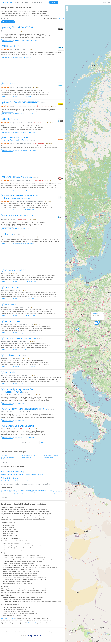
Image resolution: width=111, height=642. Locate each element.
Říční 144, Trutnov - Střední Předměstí (12, 358)
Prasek (31, 494)
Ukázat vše (4, 462)
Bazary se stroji (26, 457)
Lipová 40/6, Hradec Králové (24, 143)
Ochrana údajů (48, 632)
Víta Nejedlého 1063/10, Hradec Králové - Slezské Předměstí (17, 411)
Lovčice (49, 492)
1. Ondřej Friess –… (97, 313)
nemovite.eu (20, 316)
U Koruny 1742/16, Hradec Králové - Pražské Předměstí (16, 375)
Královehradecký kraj (13, 471)
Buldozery (4, 459)
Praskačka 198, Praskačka (8, 219)
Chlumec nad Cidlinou (7, 492)
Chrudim (4, 481)
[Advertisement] (32, 70)
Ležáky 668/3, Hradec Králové (24, 87)
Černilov (3, 490)
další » (42, 443)
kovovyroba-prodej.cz (23, 40)
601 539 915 (33, 333)
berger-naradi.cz (22, 132)
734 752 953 (31, 316)
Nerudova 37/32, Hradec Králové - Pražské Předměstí (15, 307)
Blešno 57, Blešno (20, 49)
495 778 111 (29, 97)
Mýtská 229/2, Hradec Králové (24, 123)
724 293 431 (35, 150)
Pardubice (11, 481)
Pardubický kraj (10, 478)
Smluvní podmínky (16, 632)
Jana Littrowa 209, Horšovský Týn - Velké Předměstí (15, 341)
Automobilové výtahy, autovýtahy (53, 455)
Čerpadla (46, 459)
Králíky (16, 492)
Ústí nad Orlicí (25, 481)
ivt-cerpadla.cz (21, 282)
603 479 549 (29, 57)
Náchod (19, 474)
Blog (45, 636)
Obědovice (25, 494)
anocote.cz (20, 210)
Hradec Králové (6, 474)
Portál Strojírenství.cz (31, 623)
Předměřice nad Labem (46, 494)
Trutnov (40, 474)
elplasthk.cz (20, 190)
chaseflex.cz (20, 437)
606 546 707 (31, 437)
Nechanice (4, 494)
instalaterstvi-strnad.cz (23, 228)
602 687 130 (36, 40)
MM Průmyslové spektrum (8, 618)
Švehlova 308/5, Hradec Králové (10, 429)
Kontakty (39, 632)
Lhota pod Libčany (24, 492)
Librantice (38, 492)
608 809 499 (30, 244)
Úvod (7, 632)
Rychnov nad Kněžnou (29, 474)
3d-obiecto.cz (21, 367)
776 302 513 (31, 367)
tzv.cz (18, 350)
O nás (33, 632)
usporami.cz (20, 384)
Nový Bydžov (17, 494)
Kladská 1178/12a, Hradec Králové (10, 31)
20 (38, 443)
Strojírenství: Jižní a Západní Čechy (41, 484)
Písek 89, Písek (6, 273)
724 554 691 (31, 299)
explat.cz (19, 57)
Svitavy (17, 481)
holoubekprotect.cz (22, 150)
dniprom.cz (20, 244)
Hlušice (22, 490)
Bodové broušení (48, 457)
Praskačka (36, 494)
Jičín (14, 474)
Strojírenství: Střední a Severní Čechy (10, 484)
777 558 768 (32, 282)
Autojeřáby (4, 455)
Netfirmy (8, 2)
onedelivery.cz (21, 403)
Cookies (56, 632)
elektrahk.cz (20, 113)
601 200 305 (27, 350)
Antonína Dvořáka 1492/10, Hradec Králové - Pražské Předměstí (18, 394)
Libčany (32, 492)
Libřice (44, 492)
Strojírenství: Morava (26, 484)
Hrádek (50, 490)
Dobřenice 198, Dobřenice (23, 180)
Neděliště (59, 492)
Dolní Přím (16, 490)
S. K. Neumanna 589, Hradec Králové (26, 106)
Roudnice (57, 494)
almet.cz (19, 97)
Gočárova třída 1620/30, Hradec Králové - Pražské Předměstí (17, 324)
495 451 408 (30, 190)
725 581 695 (30, 210)
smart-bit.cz (20, 299)
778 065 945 (33, 132)
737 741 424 (37, 228)
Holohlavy (28, 490)
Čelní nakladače (26, 459)
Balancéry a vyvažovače (7, 457)
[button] (96, 323)
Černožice (9, 490)
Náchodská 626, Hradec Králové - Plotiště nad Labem (30, 201)
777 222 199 (31, 384)
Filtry (62, 18)
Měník (53, 492)
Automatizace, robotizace (29, 455)
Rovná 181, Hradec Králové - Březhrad (12, 237)
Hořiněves (35, 490)
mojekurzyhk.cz (21, 333)
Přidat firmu (26, 632)
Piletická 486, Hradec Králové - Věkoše (11, 290)
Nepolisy (10, 494)
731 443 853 (31, 113)
